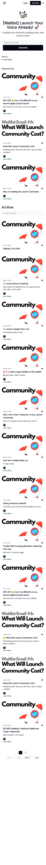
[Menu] (43, 2)
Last (37, 757)
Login (25, 3)
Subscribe (35, 3)
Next (27, 757)
